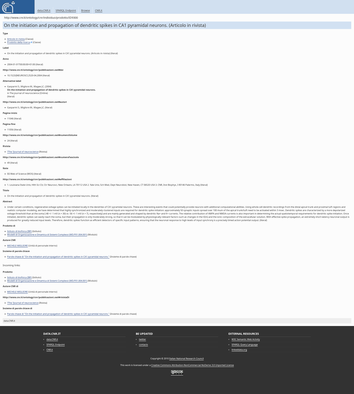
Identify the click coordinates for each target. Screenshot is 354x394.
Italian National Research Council (186, 358)
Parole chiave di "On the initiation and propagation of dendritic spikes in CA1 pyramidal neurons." (58, 256)
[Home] (17, 7)
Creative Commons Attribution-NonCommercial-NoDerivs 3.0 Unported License (192, 365)
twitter (142, 339)
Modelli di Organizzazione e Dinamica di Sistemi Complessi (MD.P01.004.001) (47, 234)
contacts (143, 344)
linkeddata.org (239, 349)
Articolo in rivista (16, 38)
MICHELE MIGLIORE (17, 245)
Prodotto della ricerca (18, 42)
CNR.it (98, 10)
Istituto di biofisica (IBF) (19, 231)
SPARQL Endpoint (66, 10)
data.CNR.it (43, 10)
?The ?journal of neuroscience (22, 151)
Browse (85, 10)
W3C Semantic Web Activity (246, 339)
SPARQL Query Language (245, 344)
